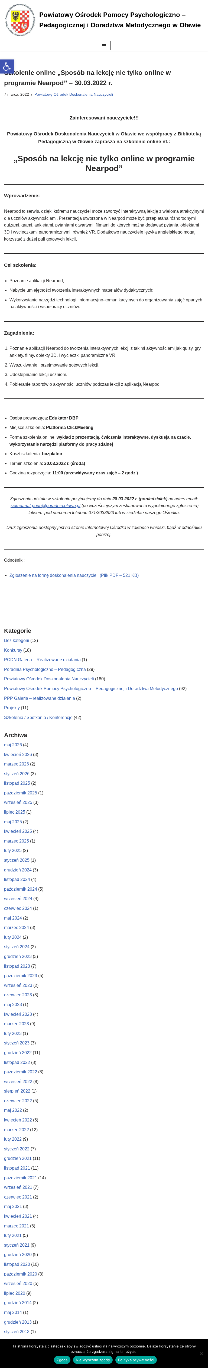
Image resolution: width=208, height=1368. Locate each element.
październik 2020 (20, 1274)
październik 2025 (20, 793)
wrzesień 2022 (18, 1081)
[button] (7, 66)
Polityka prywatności (136, 1360)
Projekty (12, 707)
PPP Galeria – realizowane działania (39, 698)
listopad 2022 (17, 1062)
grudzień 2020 (18, 1254)
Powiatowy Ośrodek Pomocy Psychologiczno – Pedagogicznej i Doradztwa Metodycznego (91, 688)
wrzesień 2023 (18, 985)
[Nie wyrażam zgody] (201, 1353)
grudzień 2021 (18, 1158)
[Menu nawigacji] (104, 45)
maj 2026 (13, 745)
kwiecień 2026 (18, 754)
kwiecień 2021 (18, 1216)
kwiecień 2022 (18, 1120)
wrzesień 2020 (18, 1283)
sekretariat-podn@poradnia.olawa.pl (45, 505)
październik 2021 (20, 1178)
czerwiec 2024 (18, 908)
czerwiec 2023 (18, 995)
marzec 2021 (16, 1226)
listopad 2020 (17, 1264)
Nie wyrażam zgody (93, 1360)
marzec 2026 (16, 764)
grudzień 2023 (18, 956)
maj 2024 (13, 918)
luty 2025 (13, 850)
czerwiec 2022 (18, 1101)
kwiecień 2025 (18, 831)
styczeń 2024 (17, 946)
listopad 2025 (17, 783)
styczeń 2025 (17, 860)
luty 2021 (13, 1235)
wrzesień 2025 (18, 802)
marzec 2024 (16, 927)
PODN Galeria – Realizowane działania (42, 659)
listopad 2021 (17, 1168)
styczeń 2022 (17, 1149)
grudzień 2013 (18, 1322)
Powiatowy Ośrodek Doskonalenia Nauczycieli (73, 94)
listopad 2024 (17, 879)
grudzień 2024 (18, 870)
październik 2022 (20, 1072)
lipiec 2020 (14, 1293)
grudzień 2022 (18, 1052)
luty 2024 (13, 937)
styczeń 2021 (17, 1245)
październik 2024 (20, 889)
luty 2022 (13, 1139)
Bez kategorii (16, 640)
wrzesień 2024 (18, 898)
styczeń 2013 (17, 1331)
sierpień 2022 (17, 1091)
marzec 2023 (16, 1023)
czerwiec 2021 (18, 1197)
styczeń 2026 (17, 773)
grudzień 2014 (18, 1302)
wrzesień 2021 (18, 1187)
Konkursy (13, 650)
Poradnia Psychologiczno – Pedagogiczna (45, 669)
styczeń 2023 (17, 1043)
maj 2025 (13, 822)
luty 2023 (13, 1033)
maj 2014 (13, 1312)
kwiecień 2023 (18, 1014)
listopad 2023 (17, 966)
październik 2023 (20, 975)
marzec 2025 (16, 841)
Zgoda (62, 1360)
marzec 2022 (16, 1129)
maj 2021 (13, 1206)
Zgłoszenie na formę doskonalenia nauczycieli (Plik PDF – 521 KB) (74, 575)
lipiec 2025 (14, 812)
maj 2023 (13, 1004)
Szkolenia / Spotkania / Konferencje (38, 717)
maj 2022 (13, 1110)
